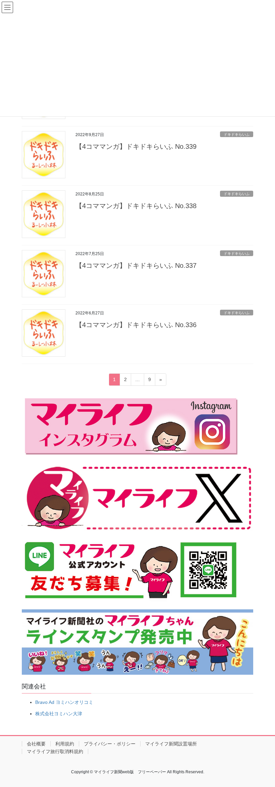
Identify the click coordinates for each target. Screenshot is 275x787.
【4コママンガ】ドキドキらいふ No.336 (136, 324)
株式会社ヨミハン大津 (58, 713)
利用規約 (64, 743)
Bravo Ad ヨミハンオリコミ (64, 702)
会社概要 (36, 743)
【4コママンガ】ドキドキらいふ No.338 (136, 205)
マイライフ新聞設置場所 (171, 743)
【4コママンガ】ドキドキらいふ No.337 (136, 265)
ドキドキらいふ (237, 134)
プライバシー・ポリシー (109, 743)
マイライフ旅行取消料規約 (55, 751)
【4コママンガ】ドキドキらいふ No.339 (136, 146)
